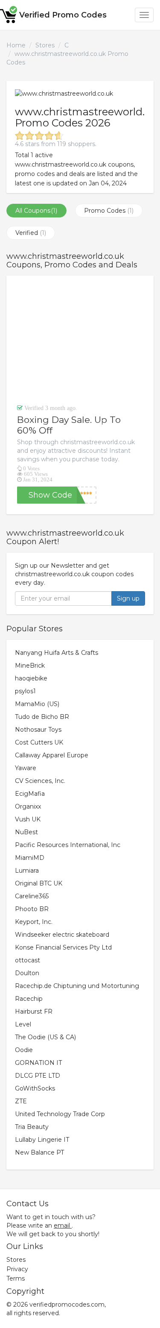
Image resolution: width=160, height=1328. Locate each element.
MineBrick (30, 665)
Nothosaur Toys (38, 729)
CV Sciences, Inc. (40, 781)
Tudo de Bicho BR (42, 717)
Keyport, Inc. (33, 922)
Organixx (28, 806)
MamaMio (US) (37, 704)
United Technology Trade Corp (60, 1114)
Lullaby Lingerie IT (42, 1139)
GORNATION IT (38, 1063)
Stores (45, 45)
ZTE (21, 1101)
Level (23, 1024)
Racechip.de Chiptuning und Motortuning (77, 986)
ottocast (27, 960)
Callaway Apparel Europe (51, 755)
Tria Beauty (32, 1127)
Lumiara (27, 870)
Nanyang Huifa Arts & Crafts (56, 653)
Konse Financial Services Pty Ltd (63, 947)
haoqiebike (31, 678)
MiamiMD (29, 858)
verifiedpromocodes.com (67, 1304)
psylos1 (25, 691)
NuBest (26, 832)
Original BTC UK (38, 883)
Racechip (29, 999)
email (62, 1225)
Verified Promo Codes (63, 15)
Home (16, 45)
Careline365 (32, 896)
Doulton (27, 973)
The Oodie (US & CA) (45, 1037)
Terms (15, 1278)
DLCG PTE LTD (37, 1075)
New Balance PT (39, 1152)
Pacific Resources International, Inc (67, 845)
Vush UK (28, 819)
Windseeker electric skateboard (62, 934)
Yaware (25, 768)
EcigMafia (30, 793)
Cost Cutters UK (39, 742)
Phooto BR (32, 909)
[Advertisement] (80, 339)
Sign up (128, 598)
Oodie (24, 1050)
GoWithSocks (35, 1088)
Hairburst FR (33, 1011)
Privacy (17, 1269)
